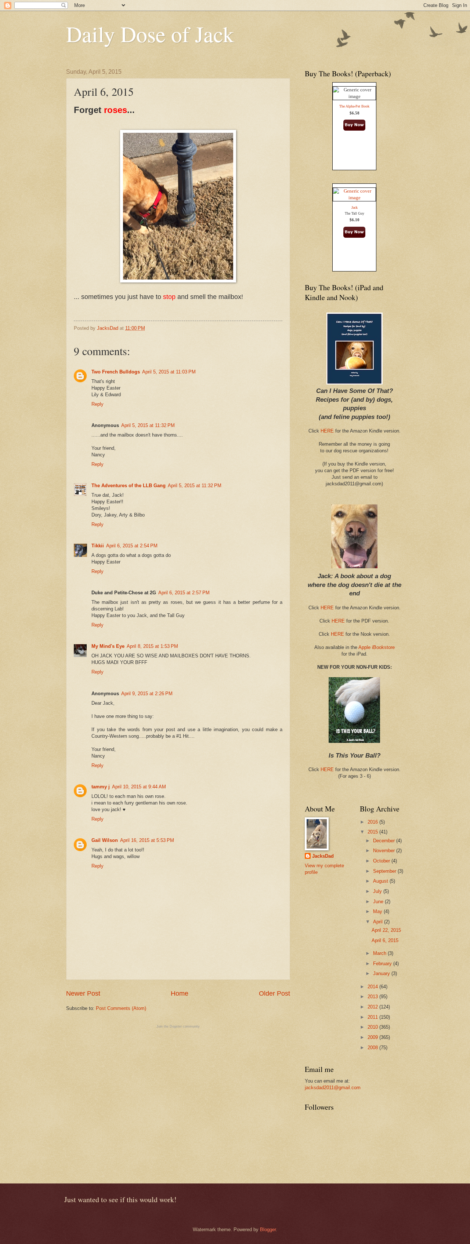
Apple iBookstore (376, 647)
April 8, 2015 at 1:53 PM (152, 646)
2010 (373, 1027)
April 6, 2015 (385, 940)
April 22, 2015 (386, 930)
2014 (373, 986)
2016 (373, 822)
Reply (97, 404)
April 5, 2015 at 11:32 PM (148, 425)
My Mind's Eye (107, 646)
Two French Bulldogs (115, 372)
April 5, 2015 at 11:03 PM (169, 372)
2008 (373, 1047)
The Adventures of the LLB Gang (128, 485)
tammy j (100, 786)
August (381, 881)
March (380, 953)
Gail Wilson (104, 840)
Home (179, 993)
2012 (373, 1007)
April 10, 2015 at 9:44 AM (139, 786)
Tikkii (97, 545)
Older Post (274, 993)
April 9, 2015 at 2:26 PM (147, 693)
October (382, 861)
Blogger (268, 1229)
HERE (327, 431)
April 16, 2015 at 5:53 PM (147, 840)
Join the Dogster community (178, 1026)
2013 (373, 996)
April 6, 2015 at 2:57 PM (184, 592)
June (379, 901)
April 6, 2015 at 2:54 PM (132, 545)
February (383, 963)
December (384, 840)
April (378, 921)
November (384, 850)
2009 (373, 1037)
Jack (354, 207)
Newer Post (83, 993)
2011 (373, 1017)
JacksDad (323, 856)
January (382, 973)
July (378, 891)
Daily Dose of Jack (150, 33)
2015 (373, 832)
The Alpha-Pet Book (354, 106)
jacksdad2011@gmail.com (333, 1087)
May (378, 911)
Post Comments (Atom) (121, 1008)
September (385, 871)
